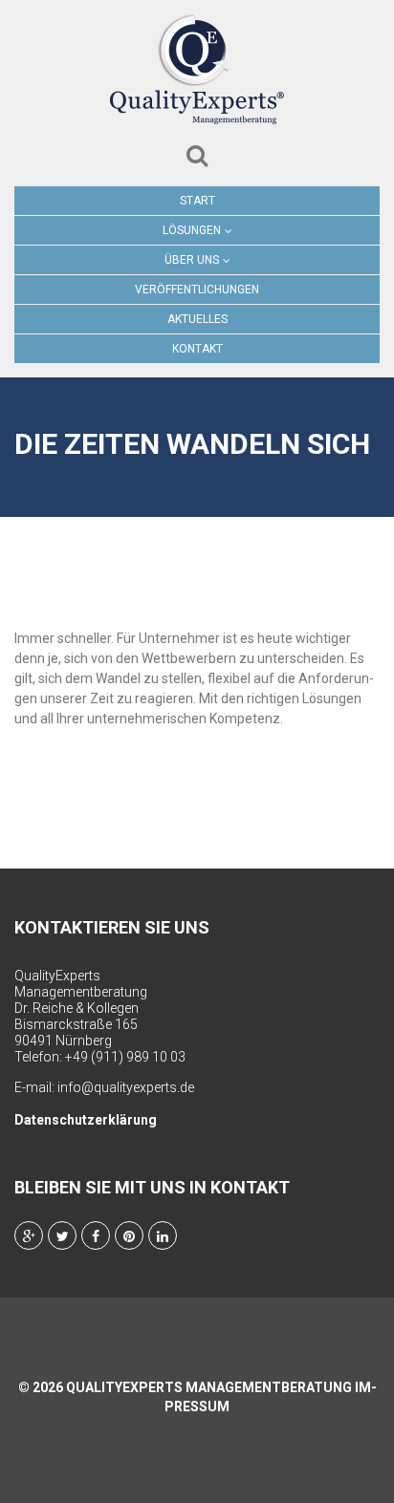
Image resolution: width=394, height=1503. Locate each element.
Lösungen (192, 230)
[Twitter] (62, 1235)
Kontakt (197, 348)
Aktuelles (197, 319)
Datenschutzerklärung (85, 1119)
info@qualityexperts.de (125, 1087)
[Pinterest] (129, 1235)
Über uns (191, 260)
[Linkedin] (162, 1235)
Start (197, 200)
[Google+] (28, 1235)
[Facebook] (95, 1235)
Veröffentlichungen (197, 289)
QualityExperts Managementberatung (209, 1387)
